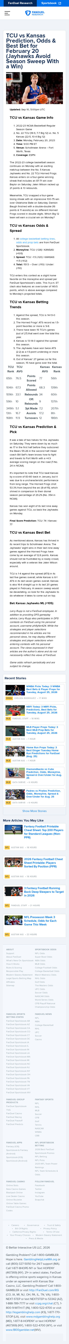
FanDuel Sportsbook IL (17, 1046)
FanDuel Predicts (14, 1124)
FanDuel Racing (14, 1117)
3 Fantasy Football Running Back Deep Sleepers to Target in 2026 (44, 892)
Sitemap (10, 986)
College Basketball (44, 1025)
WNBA (9, 698)
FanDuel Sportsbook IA (17, 1042)
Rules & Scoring (14, 968)
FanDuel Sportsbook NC (18, 1064)
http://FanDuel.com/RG (44, 1290)
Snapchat (39, 1200)
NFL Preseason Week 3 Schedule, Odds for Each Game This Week (40, 921)
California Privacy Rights (24, 1232)
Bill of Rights (21, 1229)
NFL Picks (40, 1160)
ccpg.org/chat (44, 1303)
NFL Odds (40, 953)
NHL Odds (40, 978)
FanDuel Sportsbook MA (18, 1057)
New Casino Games (16, 1189)
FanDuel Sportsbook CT (18, 1035)
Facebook (40, 1185)
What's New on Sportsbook (19, 961)
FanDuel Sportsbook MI (17, 1060)
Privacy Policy (50, 1229)
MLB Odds (40, 964)
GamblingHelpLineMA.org (41, 1259)
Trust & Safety (54, 1225)
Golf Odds (40, 982)
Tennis (38, 1125)
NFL (7, 847)
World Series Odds (44, 1000)
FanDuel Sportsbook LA (18, 1053)
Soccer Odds (41, 993)
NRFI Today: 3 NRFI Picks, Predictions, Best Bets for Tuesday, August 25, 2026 (41, 710)
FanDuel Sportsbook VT (18, 1089)
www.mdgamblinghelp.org (43, 1316)
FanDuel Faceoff (14, 1121)
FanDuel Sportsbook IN (17, 1050)
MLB (8, 719)
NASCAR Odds (42, 996)
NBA (37, 1022)
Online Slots (12, 1185)
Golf (37, 1121)
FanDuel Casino (14, 1114)
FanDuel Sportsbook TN (18, 1082)
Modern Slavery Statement (19, 975)
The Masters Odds (44, 986)
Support (10, 953)
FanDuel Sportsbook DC (18, 1039)
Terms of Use (52, 1232)
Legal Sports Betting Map (18, 978)
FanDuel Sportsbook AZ (18, 1024)
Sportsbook (49, 3)
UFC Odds (40, 989)
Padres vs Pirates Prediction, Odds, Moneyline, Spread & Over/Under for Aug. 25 (43, 794)
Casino (38, 1040)
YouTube (39, 1196)
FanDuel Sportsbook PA (18, 1078)
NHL (37, 1029)
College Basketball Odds (47, 971)
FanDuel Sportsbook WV (18, 1093)
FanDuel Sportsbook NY (18, 1071)
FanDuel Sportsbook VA (18, 1085)
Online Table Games (16, 1203)
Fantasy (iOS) (12, 1147)
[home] (35, 13)
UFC (37, 1032)
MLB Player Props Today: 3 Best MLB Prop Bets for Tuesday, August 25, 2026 (42, 730)
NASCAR (39, 1129)
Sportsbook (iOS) (14, 1157)
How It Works (13, 964)
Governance (33, 1225)
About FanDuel (13, 957)
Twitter (38, 1189)
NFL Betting (41, 1157)
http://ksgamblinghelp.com (23, 1312)
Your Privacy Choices (20, 1235)
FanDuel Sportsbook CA (18, 1028)
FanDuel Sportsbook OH (18, 1075)
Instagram (40, 1193)
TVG (8, 1110)
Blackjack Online (14, 1193)
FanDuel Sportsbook (16, 1106)
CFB (37, 1118)
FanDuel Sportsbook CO (18, 1032)
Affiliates (10, 982)
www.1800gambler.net (20, 1330)
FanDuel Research (20, 3)
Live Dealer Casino (15, 1196)
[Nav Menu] (7, 13)
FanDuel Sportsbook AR (18, 1021)
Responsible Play (14, 971)
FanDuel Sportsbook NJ (18, 1067)
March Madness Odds (45, 975)
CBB (37, 1136)
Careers (15, 1225)
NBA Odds (40, 961)
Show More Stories (34, 811)
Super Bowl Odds (43, 957)
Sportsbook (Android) (16, 1161)
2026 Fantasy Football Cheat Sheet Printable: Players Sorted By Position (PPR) (43, 863)
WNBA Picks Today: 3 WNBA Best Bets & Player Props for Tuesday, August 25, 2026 (43, 689)
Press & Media (36, 1239)
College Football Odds (46, 968)
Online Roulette (14, 1200)
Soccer (38, 1036)
